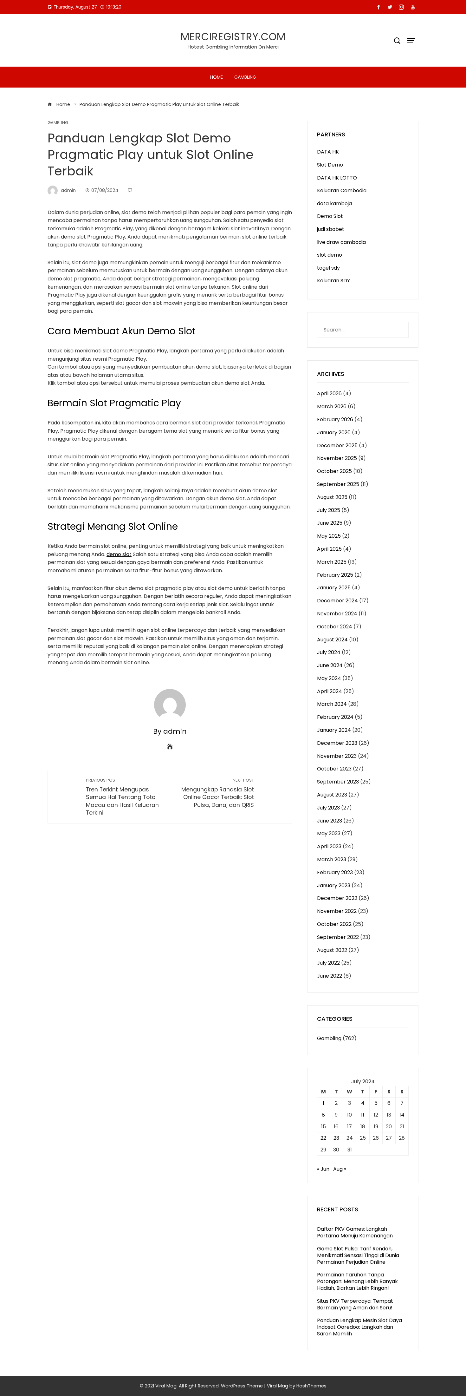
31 (349, 1149)
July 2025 (328, 510)
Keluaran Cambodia (341, 190)
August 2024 (332, 639)
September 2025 (338, 484)
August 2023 (332, 794)
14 (402, 1114)
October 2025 (334, 471)
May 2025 (329, 536)
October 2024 (334, 626)
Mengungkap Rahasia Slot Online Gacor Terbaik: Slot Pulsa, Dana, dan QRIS (217, 793)
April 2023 (329, 846)
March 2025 (331, 562)
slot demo (329, 255)
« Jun (323, 1169)
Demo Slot (330, 216)
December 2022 (337, 898)
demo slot (119, 554)
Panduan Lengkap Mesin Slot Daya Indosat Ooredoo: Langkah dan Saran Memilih (359, 1327)
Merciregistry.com (233, 36)
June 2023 (329, 820)
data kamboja (334, 203)
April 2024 (329, 691)
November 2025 (337, 458)
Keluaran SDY (333, 280)
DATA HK (328, 151)
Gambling (245, 77)
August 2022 (332, 950)
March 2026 (331, 406)
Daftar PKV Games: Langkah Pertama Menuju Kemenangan (355, 1232)
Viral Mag (277, 1386)
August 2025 (332, 497)
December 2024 (337, 600)
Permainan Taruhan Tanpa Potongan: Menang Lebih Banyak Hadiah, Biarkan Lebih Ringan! (357, 1281)
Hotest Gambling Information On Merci (233, 46)
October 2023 (334, 768)
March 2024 (332, 704)
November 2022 (337, 911)
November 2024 (337, 613)
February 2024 (335, 717)
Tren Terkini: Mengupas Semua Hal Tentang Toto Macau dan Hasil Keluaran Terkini (122, 797)
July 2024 (328, 652)
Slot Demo (330, 164)
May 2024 (329, 678)
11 (362, 1114)
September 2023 (338, 781)
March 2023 (331, 859)
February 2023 (335, 872)
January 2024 (334, 730)
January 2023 (333, 885)
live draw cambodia (341, 242)
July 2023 (328, 807)
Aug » (339, 1169)
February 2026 (335, 419)
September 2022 (338, 937)
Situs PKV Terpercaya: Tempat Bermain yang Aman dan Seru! (355, 1304)
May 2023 (328, 833)
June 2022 (329, 976)
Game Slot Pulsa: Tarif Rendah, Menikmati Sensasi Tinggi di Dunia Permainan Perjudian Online (358, 1255)
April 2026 (329, 393)
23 (336, 1138)
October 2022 (334, 924)
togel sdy (328, 268)
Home (216, 77)
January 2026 (334, 432)
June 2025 (329, 523)
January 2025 (334, 587)
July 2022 (328, 963)
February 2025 (335, 575)
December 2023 (337, 743)
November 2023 (337, 756)
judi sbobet (330, 229)
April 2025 (329, 549)
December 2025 (337, 445)
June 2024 (330, 665)
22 (323, 1138)
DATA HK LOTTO (337, 177)
